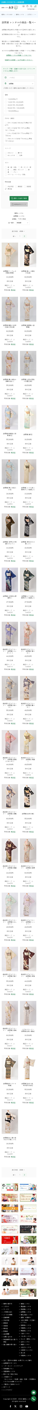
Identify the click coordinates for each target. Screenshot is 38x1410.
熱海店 (5, 1331)
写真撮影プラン (8, 1368)
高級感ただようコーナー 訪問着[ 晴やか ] (10, 705)
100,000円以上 (13, 111)
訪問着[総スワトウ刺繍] (9, 1084)
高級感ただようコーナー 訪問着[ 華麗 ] (10, 867)
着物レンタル (20, 14)
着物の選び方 (7, 1303)
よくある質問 (7, 1314)
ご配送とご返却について (11, 1384)
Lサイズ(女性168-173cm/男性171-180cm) (19, 134)
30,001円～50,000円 (15, 105)
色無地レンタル (26, 1325)
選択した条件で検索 (20, 198)
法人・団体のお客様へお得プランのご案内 (17, 1360)
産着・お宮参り (26, 1317)
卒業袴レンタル (26, 1328)
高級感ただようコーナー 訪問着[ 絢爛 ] (28, 867)
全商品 (15, 219)
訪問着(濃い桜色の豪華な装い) (9, 380)
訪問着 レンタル (19, 216)
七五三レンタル (26, 1347)
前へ (14, 236)
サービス (6, 1309)
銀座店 (20, 186)
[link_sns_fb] (10, 1406)
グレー (16, 172)
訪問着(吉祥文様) (28, 813)
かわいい (11, 153)
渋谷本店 (11, 186)
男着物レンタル (26, 1331)
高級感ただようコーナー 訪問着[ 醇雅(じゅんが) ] (10, 759)
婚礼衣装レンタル (27, 1314)
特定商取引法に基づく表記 (10, 1341)
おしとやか (11, 155)
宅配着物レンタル (9, 1371)
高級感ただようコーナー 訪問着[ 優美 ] (10, 1030)
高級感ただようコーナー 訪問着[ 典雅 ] (28, 976)
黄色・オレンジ (19, 169)
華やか (20, 153)
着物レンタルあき (7, 14)
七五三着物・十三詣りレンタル (28, 1321)
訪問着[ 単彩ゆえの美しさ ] (28, 542)
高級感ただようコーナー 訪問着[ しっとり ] (28, 922)
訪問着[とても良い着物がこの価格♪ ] (28, 597)
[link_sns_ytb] (26, 1406)
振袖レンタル (25, 1303)
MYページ (6, 1387)
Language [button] (31, 9)
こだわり (6, 1306)
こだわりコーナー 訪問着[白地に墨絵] (28, 1030)
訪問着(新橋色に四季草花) (9, 434)
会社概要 (6, 1334)
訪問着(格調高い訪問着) (28, 326)
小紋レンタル (25, 1333)
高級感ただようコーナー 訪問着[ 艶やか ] (28, 705)
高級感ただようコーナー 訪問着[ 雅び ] (10, 976)
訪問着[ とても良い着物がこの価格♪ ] (28, 488)
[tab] (19, 70)
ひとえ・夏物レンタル (28, 1339)
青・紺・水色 (12, 167)
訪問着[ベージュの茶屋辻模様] (9, 272)
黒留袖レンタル (26, 1306)
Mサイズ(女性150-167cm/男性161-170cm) (17, 129)
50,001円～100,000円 (16, 108)
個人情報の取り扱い (10, 1344)
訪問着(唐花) (28, 434)
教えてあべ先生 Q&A (10, 1374)
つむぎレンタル (26, 1336)
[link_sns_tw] (15, 1406)
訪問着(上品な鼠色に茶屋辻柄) (28, 380)
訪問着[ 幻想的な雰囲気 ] (10, 597)
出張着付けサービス (10, 1363)
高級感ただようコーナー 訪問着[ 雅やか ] (28, 651)
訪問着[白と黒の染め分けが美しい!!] (9, 1138)
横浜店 (10, 189)
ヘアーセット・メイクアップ (13, 1366)
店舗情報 (6, 1317)
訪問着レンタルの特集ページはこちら (19, 55)
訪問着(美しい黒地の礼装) (28, 272)
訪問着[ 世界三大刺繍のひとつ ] (10, 542)
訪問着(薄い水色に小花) (9, 488)
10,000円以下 (13, 99)
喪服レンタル (25, 1344)
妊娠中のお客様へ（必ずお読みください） (19, 60)
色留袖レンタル (26, 1309)
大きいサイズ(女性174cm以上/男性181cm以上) (18, 140)
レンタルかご (7, 1390)
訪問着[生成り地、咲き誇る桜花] (28, 1084)
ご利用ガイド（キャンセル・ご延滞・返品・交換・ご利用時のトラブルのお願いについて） (19, 1379)
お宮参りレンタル (27, 1350)
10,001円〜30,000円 (15, 102)
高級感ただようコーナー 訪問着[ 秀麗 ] (28, 759)
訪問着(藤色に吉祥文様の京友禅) (9, 326)
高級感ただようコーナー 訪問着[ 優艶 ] (10, 813)
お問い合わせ (7, 1336)
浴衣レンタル (25, 1342)
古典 (20, 155)
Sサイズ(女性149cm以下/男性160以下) (18, 124)
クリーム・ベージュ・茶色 (16, 174)
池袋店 (29, 186)
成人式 (23, 1353)
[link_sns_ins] (21, 1406)
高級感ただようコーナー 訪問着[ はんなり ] (10, 922)
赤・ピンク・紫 (26, 167)
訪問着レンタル (26, 1312)
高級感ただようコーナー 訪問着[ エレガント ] (10, 651)
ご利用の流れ (7, 1312)
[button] (19, 70)
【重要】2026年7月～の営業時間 (12, 2)
